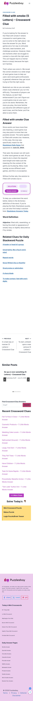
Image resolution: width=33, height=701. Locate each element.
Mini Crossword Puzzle (13, 508)
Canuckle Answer (6, 657)
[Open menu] (29, 3)
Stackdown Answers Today (17, 211)
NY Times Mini (5, 610)
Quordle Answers (6, 650)
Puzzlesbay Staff (9, 28)
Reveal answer (11, 191)
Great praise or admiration (13, 268)
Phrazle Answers (6, 670)
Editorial (24, 693)
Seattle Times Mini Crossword (9, 631)
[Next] (28, 379)
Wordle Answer (6, 647)
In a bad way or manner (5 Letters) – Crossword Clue (8, 344)
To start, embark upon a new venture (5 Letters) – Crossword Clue (25, 345)
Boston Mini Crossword (8, 622)
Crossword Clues (9, 12)
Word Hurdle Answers (7, 677)
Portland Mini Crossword (8, 635)
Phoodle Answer (6, 660)
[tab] (13, 391)
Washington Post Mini (7, 618)
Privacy (15, 693)
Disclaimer (16, 696)
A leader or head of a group (13, 245)
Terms (6, 693)
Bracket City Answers (7, 681)
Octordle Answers (6, 653)
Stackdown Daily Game (12, 145)
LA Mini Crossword (7, 614)
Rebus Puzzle (9, 512)
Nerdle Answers (6, 674)
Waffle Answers (6, 664)
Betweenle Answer (6, 667)
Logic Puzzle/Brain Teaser (14, 516)
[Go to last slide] (4, 379)
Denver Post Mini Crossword (9, 627)
